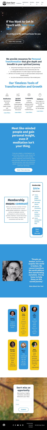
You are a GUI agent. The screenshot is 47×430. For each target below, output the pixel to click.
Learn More (7, 112)
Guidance (18, 3)
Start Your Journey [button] (15, 41)
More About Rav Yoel (36, 286)
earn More (18, 112)
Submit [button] (23, 409)
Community (30, 423)
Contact (31, 427)
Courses (31, 425)
